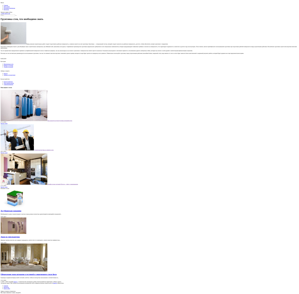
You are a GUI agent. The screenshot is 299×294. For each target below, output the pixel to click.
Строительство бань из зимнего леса (44, 150)
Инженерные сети (8, 64)
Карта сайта (7, 288)
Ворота (6, 73)
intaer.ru (15, 281)
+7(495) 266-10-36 (5, 13)
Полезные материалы (9, 8)
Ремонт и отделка (8, 65)
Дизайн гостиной (8, 67)
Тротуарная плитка (9, 83)
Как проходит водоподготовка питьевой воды (60, 120)
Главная (6, 5)
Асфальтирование (8, 84)
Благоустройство (8, 81)
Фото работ (7, 6)
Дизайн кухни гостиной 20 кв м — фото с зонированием (63, 184)
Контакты (6, 9)
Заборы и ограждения (9, 75)
